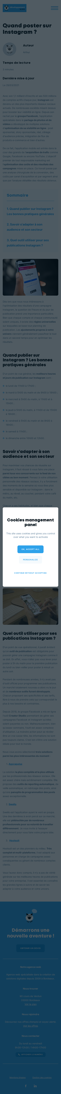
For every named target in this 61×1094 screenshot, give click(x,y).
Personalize (30, 559)
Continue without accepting (30, 573)
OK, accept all (30, 549)
